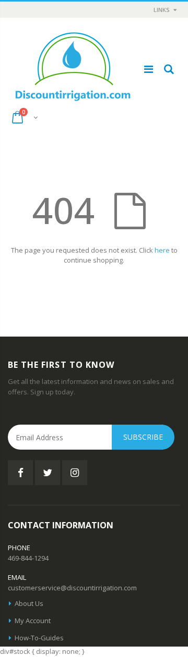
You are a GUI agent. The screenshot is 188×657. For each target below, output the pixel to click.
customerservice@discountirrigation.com (72, 587)
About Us (29, 603)
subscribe (143, 437)
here (162, 250)
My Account (33, 620)
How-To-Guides (39, 637)
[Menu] (148, 69)
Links (162, 10)
